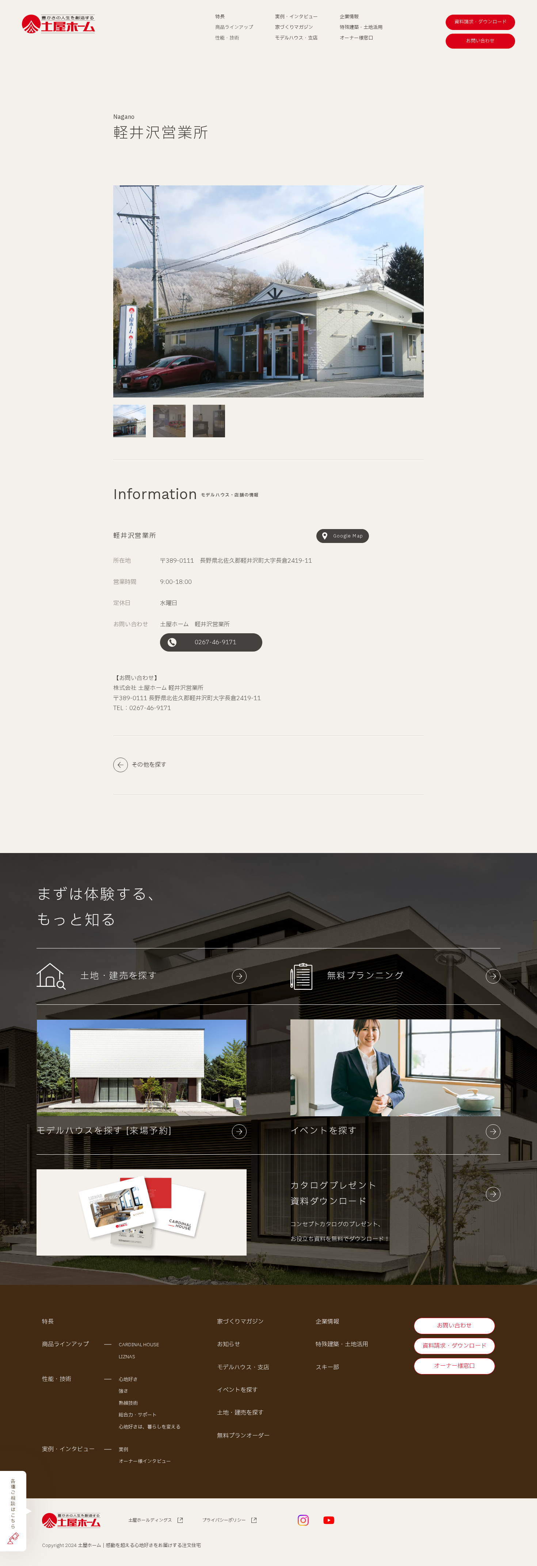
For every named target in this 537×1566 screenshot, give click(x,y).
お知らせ (228, 1344)
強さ (123, 1391)
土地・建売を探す (240, 1412)
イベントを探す (237, 1390)
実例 (123, 1449)
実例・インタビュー (68, 1449)
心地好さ (128, 1379)
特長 (48, 1321)
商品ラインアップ (65, 1344)
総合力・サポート (138, 1415)
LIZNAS (127, 1357)
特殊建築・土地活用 (342, 1344)
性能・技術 (56, 1379)
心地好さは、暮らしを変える (149, 1427)
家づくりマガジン (240, 1321)
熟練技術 (128, 1403)
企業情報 (327, 1321)
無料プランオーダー (243, 1435)
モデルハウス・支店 (243, 1367)
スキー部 (327, 1367)
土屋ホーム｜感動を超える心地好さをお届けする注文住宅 (139, 1545)
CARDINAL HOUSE (139, 1344)
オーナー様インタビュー (145, 1461)
